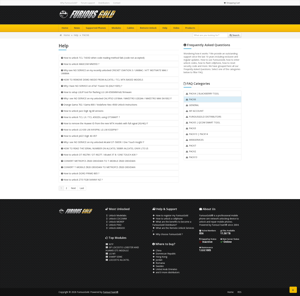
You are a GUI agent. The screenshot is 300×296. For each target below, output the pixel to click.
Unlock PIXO (114, 224)
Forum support (88, 2)
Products (190, 27)
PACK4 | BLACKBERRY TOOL (203, 93)
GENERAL (193, 105)
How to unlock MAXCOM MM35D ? (81, 64)
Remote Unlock (148, 27)
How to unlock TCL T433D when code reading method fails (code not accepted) (104, 57)
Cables (130, 27)
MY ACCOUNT (196, 110)
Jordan (158, 259)
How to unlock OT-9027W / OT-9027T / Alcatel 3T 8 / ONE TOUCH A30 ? (100, 154)
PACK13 (192, 157)
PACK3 (192, 128)
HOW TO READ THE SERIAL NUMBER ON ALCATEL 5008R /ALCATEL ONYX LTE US (105, 148)
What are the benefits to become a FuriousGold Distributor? (171, 223)
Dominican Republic (165, 253)
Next (73, 188)
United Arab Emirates (166, 269)
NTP (110, 244)
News (77, 27)
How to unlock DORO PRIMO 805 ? (81, 173)
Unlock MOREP (116, 221)
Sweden (159, 266)
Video (176, 27)
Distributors (104, 2)
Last (82, 188)
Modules (116, 27)
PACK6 (85, 35)
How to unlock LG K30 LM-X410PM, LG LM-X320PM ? (90, 129)
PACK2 (192, 151)
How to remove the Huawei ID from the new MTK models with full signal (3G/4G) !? (105, 123)
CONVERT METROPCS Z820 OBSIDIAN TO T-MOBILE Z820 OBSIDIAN (99, 160)
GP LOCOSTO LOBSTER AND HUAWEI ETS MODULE (122, 249)
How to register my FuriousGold (171, 215)
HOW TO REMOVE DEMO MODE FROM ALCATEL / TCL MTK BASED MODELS (103, 79)
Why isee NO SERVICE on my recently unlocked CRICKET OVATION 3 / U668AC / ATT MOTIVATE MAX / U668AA (114, 72)
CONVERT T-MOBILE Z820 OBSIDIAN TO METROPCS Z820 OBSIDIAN (99, 167)
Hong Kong (161, 256)
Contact (116, 2)
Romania (160, 262)
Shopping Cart (233, 2)
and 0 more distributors (167, 272)
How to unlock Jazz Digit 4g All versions (83, 110)
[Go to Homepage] (87, 15)
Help (164, 27)
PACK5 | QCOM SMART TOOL (204, 122)
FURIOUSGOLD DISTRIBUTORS (204, 116)
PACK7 (192, 145)
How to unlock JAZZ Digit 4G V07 (80, 135)
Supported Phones (96, 27)
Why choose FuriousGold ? (169, 234)
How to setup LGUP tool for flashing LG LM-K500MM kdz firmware (97, 92)
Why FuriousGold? (68, 2)
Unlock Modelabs (117, 215)
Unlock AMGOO (116, 227)
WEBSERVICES (196, 139)
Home (65, 27)
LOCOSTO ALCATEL (118, 259)
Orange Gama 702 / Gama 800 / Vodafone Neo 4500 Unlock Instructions (100, 104)
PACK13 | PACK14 (198, 134)
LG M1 (112, 253)
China (158, 250)
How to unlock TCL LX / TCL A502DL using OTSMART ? (91, 117)
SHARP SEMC (115, 256)
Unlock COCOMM (117, 218)
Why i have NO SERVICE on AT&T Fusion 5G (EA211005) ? (92, 85)
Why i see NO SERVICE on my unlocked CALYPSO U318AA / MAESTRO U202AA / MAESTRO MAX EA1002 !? (117, 98)
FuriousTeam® (110, 292)
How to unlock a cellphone (169, 218)
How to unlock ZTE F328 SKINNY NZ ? (82, 179)
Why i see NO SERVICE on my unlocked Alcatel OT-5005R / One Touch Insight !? (103, 142)
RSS (239, 292)
